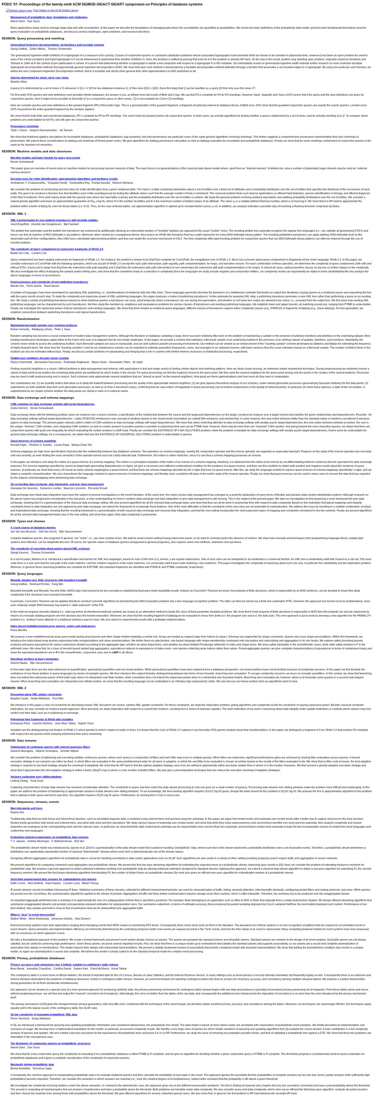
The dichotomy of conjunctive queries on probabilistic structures (50, 1043)
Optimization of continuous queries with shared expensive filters (50, 747)
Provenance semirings (24, 126)
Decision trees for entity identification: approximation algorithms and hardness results (64, 178)
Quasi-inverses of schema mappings (33, 440)
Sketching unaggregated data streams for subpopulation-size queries (53, 879)
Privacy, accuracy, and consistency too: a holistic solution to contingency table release (64, 964)
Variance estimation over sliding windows (36, 776)
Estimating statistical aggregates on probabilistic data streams (49, 837)
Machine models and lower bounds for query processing (45, 157)
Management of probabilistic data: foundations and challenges (49, 17)
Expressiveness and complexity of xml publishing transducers (49, 282)
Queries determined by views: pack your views (39, 77)
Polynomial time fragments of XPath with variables (41, 719)
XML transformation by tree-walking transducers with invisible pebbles (54, 220)
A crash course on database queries (33, 527)
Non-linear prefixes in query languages (34, 659)
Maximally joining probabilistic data (32, 1064)
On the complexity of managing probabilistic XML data (43, 1014)
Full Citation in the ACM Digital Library (55, 10)
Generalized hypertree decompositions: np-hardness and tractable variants (57, 44)
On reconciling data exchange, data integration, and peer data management (57, 484)
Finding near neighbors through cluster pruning (39, 358)
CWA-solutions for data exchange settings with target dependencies (52, 404)
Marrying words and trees (26, 808)
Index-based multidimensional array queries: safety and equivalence (53, 626)
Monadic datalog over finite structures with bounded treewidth (48, 580)
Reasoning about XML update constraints (36, 694)
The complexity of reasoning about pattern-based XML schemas (50, 548)
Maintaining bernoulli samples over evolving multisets (43, 325)
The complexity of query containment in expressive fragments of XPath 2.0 (56, 249)
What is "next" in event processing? (32, 914)
